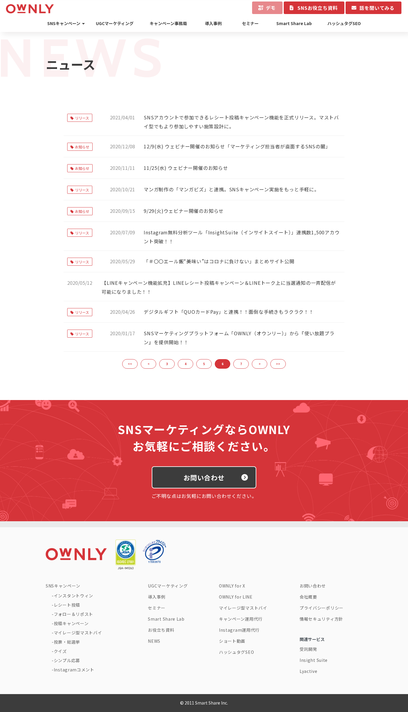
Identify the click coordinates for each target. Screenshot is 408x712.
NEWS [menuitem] (154, 641)
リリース (82, 117)
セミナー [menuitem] (250, 23)
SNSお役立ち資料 (317, 7)
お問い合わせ (204, 477)
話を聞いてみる (377, 7)
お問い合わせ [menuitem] (313, 586)
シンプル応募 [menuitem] (67, 660)
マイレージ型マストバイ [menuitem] (78, 633)
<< (130, 364)
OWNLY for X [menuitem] (232, 586)
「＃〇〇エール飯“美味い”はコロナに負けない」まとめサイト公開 (219, 261)
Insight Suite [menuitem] (314, 660)
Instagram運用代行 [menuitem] (239, 630)
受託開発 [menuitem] (308, 649)
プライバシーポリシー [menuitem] (321, 608)
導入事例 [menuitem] (213, 23)
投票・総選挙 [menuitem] (67, 642)
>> (278, 364)
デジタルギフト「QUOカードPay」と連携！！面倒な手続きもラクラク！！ (229, 311)
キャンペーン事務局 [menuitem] (168, 23)
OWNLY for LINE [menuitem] (236, 597)
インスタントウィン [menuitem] (73, 596)
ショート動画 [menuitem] (232, 641)
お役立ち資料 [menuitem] (161, 630)
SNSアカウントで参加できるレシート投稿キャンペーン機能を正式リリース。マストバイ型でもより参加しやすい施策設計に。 (241, 122)
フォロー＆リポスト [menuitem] (73, 614)
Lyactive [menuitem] (308, 671)
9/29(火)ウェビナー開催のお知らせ (184, 210)
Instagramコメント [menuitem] (74, 670)
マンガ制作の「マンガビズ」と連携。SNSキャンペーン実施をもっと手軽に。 (231, 189)
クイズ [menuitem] (60, 651)
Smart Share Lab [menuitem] (294, 23)
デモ (271, 7)
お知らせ (82, 146)
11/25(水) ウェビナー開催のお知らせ (186, 167)
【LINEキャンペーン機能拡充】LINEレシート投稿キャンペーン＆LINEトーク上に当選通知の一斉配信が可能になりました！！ (219, 287)
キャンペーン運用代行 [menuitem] (241, 619)
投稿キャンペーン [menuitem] (71, 623)
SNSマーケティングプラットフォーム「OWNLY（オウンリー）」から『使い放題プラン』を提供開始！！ (239, 338)
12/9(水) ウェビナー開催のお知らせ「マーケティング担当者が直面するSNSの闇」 (237, 146)
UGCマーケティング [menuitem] (115, 23)
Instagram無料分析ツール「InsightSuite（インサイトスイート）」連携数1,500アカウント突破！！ (242, 237)
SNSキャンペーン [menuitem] (63, 23)
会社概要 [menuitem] (308, 597)
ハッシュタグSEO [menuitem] (344, 23)
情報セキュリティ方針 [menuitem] (321, 619)
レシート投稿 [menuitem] (67, 605)
